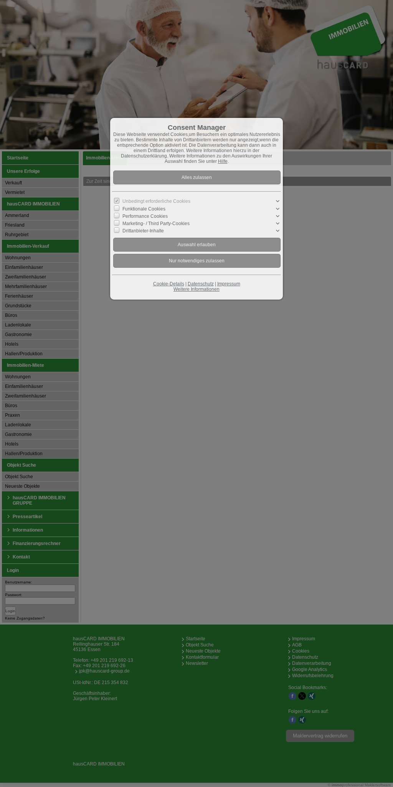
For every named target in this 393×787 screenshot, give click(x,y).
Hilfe (223, 161)
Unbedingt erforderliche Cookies (156, 201)
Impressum (228, 284)
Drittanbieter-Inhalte (143, 231)
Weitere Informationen (196, 289)
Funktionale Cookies (143, 208)
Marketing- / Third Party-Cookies (156, 223)
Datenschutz (201, 284)
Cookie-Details (168, 284)
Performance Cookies (145, 216)
